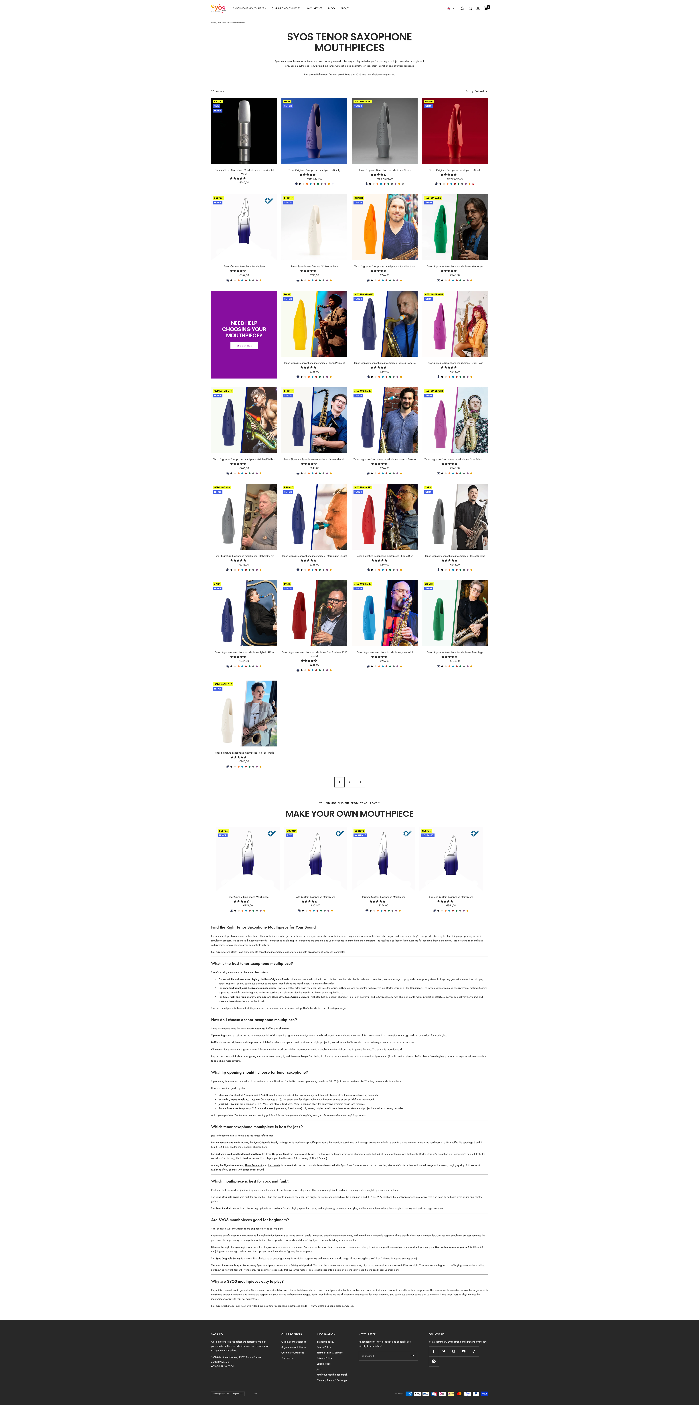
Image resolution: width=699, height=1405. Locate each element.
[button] (238, 178)
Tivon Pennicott (253, 1165)
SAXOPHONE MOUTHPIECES (249, 8)
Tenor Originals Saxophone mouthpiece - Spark (454, 170)
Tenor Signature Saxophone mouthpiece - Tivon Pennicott (314, 363)
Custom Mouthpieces (292, 1352)
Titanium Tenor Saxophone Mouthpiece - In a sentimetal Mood (244, 172)
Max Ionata (274, 1165)
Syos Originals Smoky (263, 988)
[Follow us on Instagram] (454, 1351)
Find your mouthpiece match (332, 1374)
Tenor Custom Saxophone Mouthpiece (244, 266)
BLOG (331, 8)
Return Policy (324, 1347)
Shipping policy (325, 1341)
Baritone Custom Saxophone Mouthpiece (383, 897)
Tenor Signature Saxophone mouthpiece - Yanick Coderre (385, 363)
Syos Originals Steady (276, 979)
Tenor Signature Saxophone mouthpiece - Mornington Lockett (314, 556)
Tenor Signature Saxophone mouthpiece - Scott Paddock (384, 266)
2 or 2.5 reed (383, 1258)
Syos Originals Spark (297, 997)
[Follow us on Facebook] (434, 1351)
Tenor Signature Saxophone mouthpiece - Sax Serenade (244, 752)
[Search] (470, 8)
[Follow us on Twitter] (444, 1351)
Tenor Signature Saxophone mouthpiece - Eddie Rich (384, 556)
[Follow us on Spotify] (434, 1361)
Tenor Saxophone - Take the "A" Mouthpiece (314, 266)
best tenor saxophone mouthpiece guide (285, 1306)
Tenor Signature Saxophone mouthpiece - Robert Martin (244, 556)
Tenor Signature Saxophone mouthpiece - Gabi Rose (455, 363)
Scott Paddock (224, 1208)
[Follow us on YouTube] (464, 1351)
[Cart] (486, 8)
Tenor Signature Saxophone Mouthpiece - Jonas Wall (385, 652)
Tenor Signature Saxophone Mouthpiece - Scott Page (455, 652)
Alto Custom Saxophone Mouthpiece (315, 897)
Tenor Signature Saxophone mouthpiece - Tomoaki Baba (455, 556)
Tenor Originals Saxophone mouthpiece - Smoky (314, 170)
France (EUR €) (219, 1393)
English (236, 1393)
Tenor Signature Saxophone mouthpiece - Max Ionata (455, 266)
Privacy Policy (324, 1358)
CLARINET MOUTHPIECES (286, 8)
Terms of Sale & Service (330, 1352)
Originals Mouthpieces (293, 1341)
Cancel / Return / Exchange (332, 1380)
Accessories (288, 1358)
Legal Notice (324, 1363)
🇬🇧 (449, 8)
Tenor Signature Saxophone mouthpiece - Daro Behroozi (454, 459)
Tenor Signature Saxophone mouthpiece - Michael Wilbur (244, 459)
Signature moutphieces (293, 1347)
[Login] (478, 8)
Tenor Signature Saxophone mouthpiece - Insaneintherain (314, 459)
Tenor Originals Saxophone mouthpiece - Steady (385, 170)
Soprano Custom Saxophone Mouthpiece (451, 897)
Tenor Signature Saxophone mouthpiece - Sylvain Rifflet (244, 652)
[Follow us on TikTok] (474, 1351)
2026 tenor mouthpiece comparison (374, 74)
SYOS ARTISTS (314, 8)
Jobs (319, 1369)
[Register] (412, 1356)
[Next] (360, 782)
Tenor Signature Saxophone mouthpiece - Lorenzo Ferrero (385, 459)
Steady (434, 1056)
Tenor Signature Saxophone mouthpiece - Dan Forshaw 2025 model (314, 654)
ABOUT (345, 8)
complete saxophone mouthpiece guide (269, 952)
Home (213, 22)
